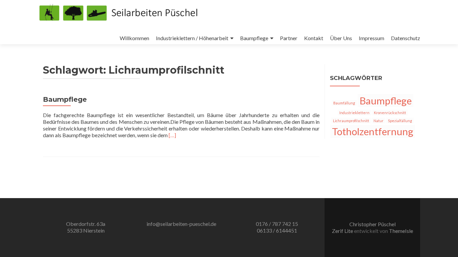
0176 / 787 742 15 (277, 224)
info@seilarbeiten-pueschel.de (181, 224)
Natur (379, 120)
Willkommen (134, 38)
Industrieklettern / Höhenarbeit (192, 38)
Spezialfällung (400, 120)
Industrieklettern (354, 112)
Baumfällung (344, 103)
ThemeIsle (401, 231)
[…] (172, 135)
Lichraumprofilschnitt (351, 120)
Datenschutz (405, 38)
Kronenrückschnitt (390, 112)
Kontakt (313, 38)
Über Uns (341, 38)
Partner (288, 38)
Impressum (371, 38)
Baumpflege (254, 38)
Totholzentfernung (372, 131)
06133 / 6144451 (277, 230)
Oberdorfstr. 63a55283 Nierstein (85, 227)
